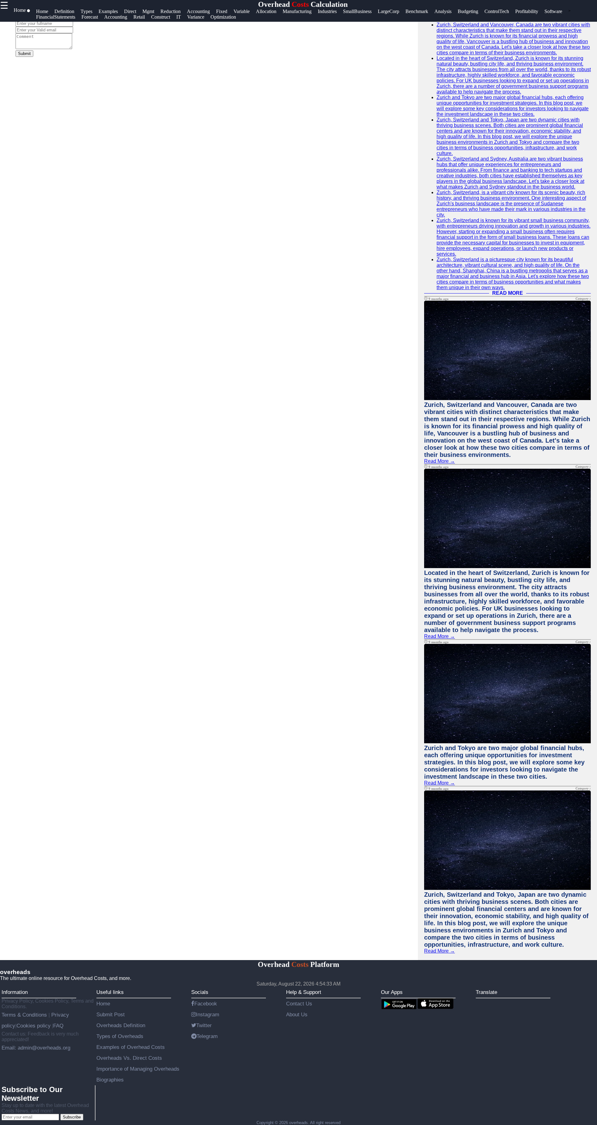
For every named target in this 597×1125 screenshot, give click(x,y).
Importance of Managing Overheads (137, 1069)
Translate (486, 992)
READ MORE (507, 293)
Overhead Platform (298, 964)
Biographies (110, 1080)
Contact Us (299, 1003)
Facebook (205, 1003)
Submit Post (110, 1014)
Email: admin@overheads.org (36, 1048)
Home (103, 1003)
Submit (24, 53)
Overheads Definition (120, 1025)
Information (15, 992)
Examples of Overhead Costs (130, 1047)
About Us (297, 1014)
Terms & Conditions (25, 1015)
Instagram (207, 1014)
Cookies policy (33, 1026)
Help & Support (303, 992)
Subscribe (72, 1117)
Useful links (110, 992)
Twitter (204, 1025)
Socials (199, 992)
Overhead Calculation (303, 4)
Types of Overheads (119, 1036)
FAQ (58, 1026)
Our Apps (392, 992)
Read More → (439, 461)
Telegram (207, 1036)
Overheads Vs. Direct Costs (129, 1058)
